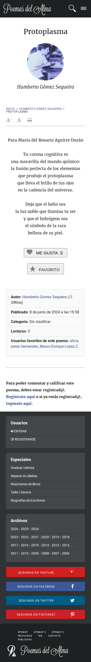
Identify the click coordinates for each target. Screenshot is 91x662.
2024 (35, 528)
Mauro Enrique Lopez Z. (59, 346)
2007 (55, 553)
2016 (24, 545)
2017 (14, 545)
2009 (35, 553)
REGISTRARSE (25, 439)
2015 (35, 545)
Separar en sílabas (24, 476)
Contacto (54, 636)
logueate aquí (19, 403)
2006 (66, 553)
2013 (55, 545)
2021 (35, 537)
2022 (24, 537)
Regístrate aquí (20, 396)
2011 (14, 553)
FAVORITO (49, 269)
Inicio (10, 109)
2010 (24, 553)
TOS (40, 636)
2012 (66, 545)
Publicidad (25, 639)
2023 (14, 537)
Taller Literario (21, 492)
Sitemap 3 (58, 632)
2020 (45, 537)
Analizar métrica (22, 467)
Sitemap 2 (40, 632)
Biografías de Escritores (28, 500)
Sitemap (23, 632)
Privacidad (25, 636)
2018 (66, 537)
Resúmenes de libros (25, 484)
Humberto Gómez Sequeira (40, 109)
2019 (55, 537)
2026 (14, 528)
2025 (24, 528)
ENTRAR (20, 431)
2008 (45, 553)
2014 (45, 545)
